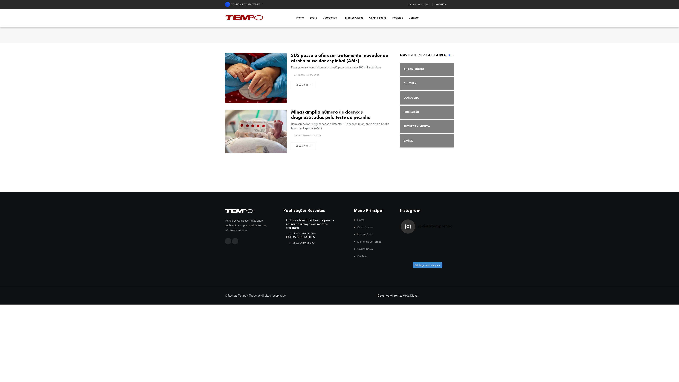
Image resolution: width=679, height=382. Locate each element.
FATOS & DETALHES (300, 237)
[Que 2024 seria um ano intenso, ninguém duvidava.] (420, 256)
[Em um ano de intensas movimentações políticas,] (407, 256)
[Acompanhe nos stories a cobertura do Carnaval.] (446, 256)
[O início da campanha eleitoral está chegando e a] (446, 240)
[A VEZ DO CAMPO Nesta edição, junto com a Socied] (446, 248)
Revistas (397, 17)
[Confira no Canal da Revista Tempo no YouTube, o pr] (433, 248)
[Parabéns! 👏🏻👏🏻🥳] (433, 256)
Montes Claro (365, 234)
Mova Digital (398, 295)
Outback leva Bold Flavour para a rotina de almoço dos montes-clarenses (310, 224)
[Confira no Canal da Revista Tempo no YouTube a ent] (420, 240)
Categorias (330, 17)
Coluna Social (378, 17)
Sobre (313, 17)
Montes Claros (354, 17)
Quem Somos (365, 227)
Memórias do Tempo (369, 242)
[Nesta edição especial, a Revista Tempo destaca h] (407, 240)
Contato (414, 17)
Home (300, 17)
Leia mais (302, 85)
